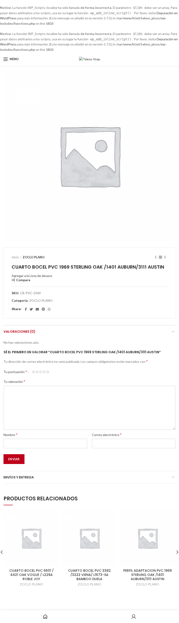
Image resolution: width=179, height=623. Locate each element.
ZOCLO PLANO (34, 257)
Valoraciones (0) (19, 331)
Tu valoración (14, 381)
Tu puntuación (15, 371)
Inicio (15, 257)
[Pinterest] (43, 309)
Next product (165, 257)
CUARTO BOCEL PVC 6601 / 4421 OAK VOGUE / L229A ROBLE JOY (31, 574)
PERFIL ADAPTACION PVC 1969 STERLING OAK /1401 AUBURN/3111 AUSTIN (147, 574)
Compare (23, 280)
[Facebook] (25, 309)
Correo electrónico (107, 434)
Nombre (10, 434)
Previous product (155, 257)
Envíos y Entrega (18, 477)
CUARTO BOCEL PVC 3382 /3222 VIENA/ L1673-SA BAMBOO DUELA (89, 574)
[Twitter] (31, 309)
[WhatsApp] (49, 309)
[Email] (37, 309)
